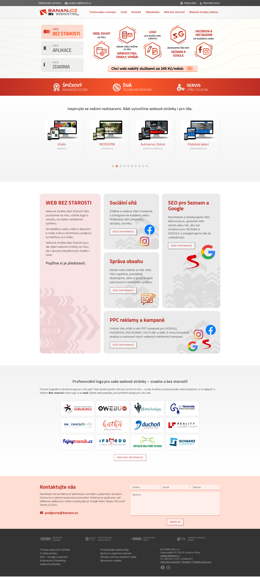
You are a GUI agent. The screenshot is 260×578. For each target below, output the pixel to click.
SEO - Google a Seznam (54, 556)
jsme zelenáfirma (149, 539)
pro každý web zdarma (152, 34)
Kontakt (136, 12)
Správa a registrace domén (116, 553)
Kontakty (186, 562)
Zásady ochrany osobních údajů (118, 556)
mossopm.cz (62, 148)
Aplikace (62, 49)
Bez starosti (66, 32)
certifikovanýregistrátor (105, 539)
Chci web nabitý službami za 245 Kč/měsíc (147, 68)
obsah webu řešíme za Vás (127, 52)
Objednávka (152, 12)
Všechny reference (130, 457)
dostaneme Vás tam (178, 52)
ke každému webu (203, 34)
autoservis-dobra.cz (107, 148)
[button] (113, 166)
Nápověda (190, 3)
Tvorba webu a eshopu (102, 12)
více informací (123, 231)
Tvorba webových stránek (55, 549)
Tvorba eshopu (48, 553)
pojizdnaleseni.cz (152, 148)
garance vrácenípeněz (196, 539)
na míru (101, 35)
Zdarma (61, 65)
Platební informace (201, 562)
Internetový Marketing (53, 560)
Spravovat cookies (111, 560)
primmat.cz (198, 148)
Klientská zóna (211, 3)
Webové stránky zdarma (203, 12)
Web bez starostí (174, 12)
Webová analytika (50, 564)
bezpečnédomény (57, 539)
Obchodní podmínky (170, 562)
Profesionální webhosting (114, 549)
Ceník (124, 12)
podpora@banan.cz (80, 3)
